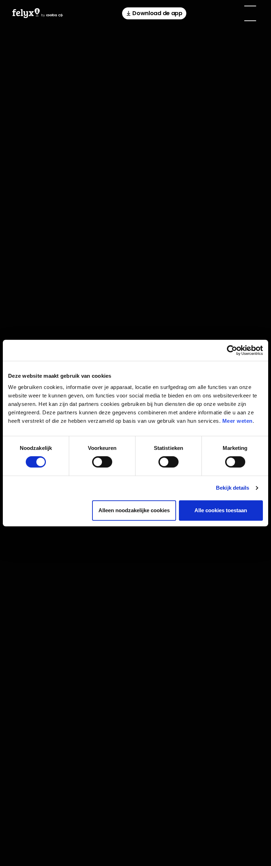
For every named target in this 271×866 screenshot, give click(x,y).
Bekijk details (232, 488)
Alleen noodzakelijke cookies (134, 510)
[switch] (102, 461)
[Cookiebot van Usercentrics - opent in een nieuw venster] (232, 350)
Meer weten (237, 421)
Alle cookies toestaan (220, 510)
